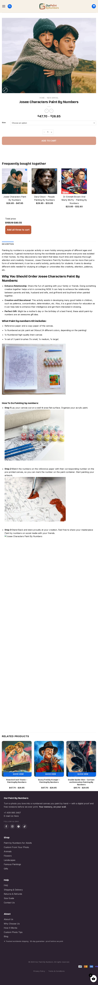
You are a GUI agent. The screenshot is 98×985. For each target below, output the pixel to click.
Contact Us (9, 902)
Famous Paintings (12, 864)
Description (8, 244)
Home (42, 98)
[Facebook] (6, 826)
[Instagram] (12, 826)
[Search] (10, 6)
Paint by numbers (20, 321)
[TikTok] (24, 826)
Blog (6, 936)
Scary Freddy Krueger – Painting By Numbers (49, 781)
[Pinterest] (18, 826)
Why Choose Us (12, 923)
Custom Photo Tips (13, 932)
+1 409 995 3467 (12, 812)
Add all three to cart (18, 229)
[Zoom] (5, 90)
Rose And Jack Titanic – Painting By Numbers (16, 781)
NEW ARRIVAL (52, 98)
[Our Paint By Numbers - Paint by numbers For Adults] (49, 6)
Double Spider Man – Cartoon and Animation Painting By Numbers (81, 782)
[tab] (8, 244)
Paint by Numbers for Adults (18, 843)
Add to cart (48, 140)
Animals (7, 851)
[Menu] (4, 6)
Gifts (6, 868)
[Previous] (2, 766)
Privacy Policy (39, 971)
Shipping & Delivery (13, 889)
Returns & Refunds (13, 894)
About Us (8, 919)
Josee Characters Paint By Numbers (53, 260)
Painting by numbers (12, 250)
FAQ (6, 885)
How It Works (10, 928)
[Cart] (94, 6)
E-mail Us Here (11, 816)
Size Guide (9, 898)
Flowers (8, 855)
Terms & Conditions (56, 971)
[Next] (96, 766)
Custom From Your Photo (16, 847)
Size (4, 122)
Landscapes (9, 860)
